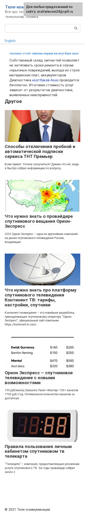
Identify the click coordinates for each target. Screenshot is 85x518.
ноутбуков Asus (45, 80)
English (10, 41)
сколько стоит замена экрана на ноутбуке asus (44, 53)
